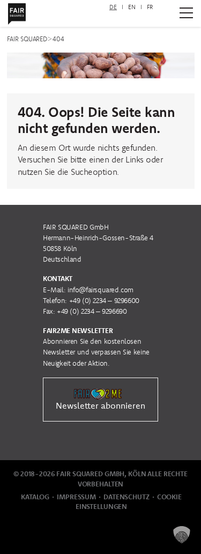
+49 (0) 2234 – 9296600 (104, 300)
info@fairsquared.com (100, 289)
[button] (181, 534)
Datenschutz (126, 496)
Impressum (76, 496)
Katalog (35, 496)
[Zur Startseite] (17, 11)
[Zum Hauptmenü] (186, 13)
